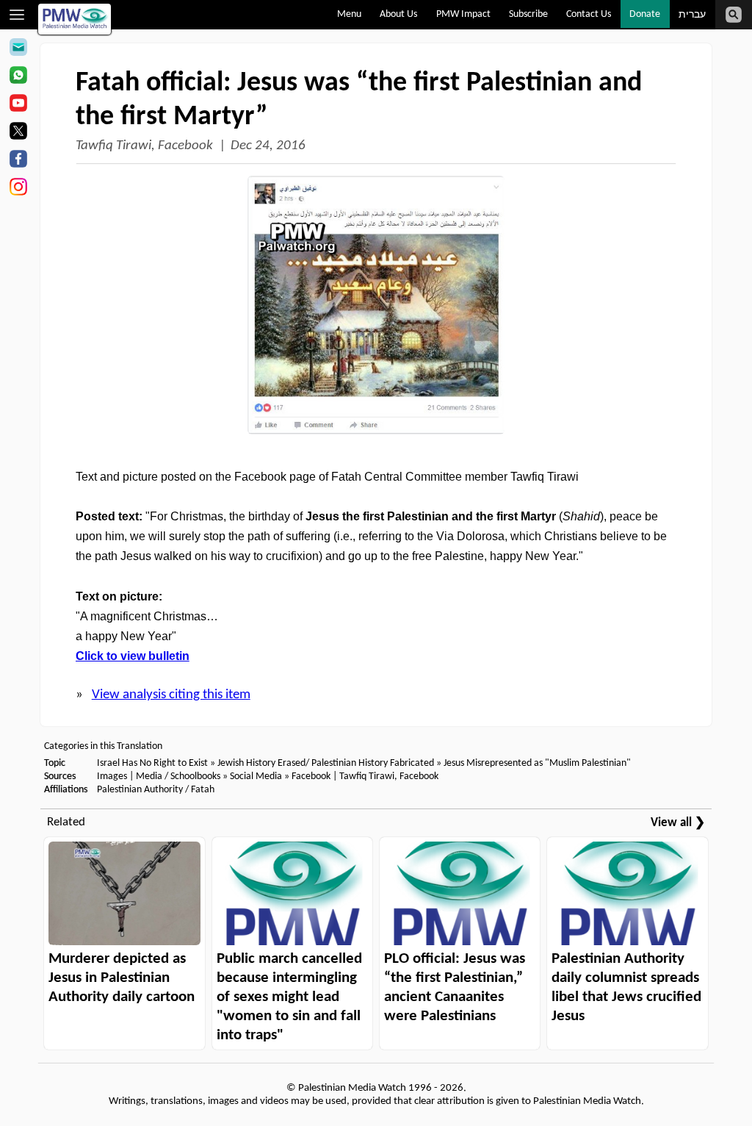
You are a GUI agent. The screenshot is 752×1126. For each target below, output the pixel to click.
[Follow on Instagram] (18, 189)
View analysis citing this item (171, 695)
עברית (692, 15)
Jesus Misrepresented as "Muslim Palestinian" (537, 763)
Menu (349, 14)
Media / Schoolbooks (178, 776)
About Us (398, 14)
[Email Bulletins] (18, 49)
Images (112, 776)
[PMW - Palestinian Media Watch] (74, 19)
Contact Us (588, 14)
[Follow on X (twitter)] (18, 133)
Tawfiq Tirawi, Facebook (144, 146)
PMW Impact (463, 14)
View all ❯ (678, 823)
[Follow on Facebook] (18, 161)
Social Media (256, 776)
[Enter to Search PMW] (733, 14)
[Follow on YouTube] (18, 105)
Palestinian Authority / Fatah (155, 789)
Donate (644, 14)
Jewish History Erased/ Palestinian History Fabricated (326, 763)
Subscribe (528, 14)
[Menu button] (17, 14)
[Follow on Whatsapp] (18, 77)
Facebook (311, 776)
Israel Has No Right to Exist (152, 763)
